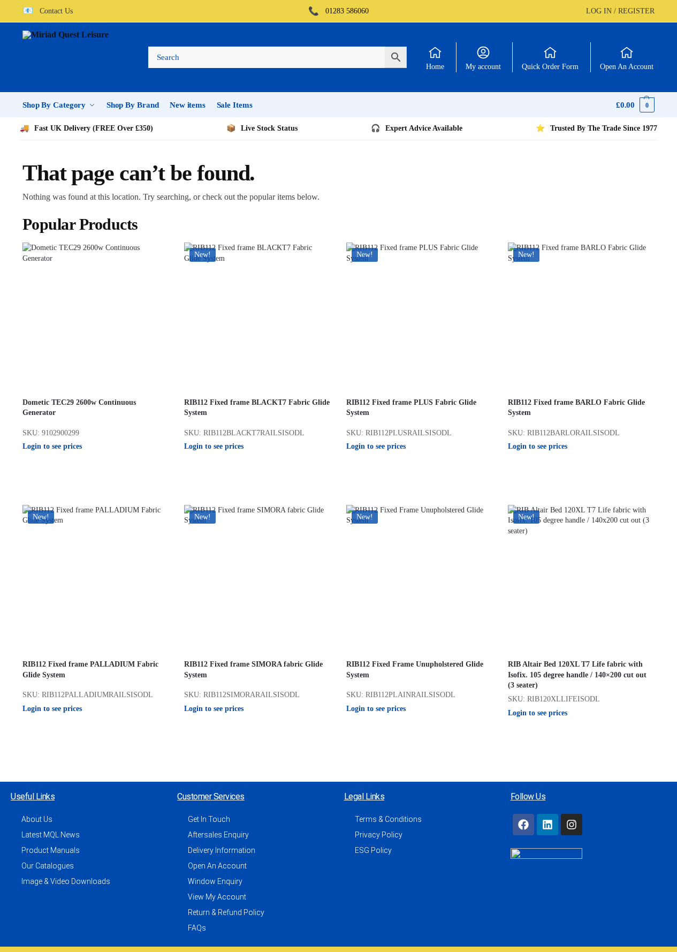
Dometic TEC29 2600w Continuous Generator (79, 407)
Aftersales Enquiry (218, 834)
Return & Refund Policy (226, 912)
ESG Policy (373, 850)
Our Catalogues (47, 866)
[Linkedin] (547, 824)
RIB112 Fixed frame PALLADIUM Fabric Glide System (90, 669)
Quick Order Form (550, 67)
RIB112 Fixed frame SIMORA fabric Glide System (253, 669)
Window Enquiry (215, 881)
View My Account (217, 897)
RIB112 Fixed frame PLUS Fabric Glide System (411, 407)
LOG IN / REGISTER (620, 11)
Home (435, 67)
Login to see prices (52, 446)
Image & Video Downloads (65, 881)
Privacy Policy (378, 834)
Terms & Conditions (388, 819)
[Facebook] (523, 824)
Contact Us (53, 11)
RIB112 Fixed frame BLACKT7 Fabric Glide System (257, 407)
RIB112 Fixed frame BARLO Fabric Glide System (576, 407)
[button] (635, 105)
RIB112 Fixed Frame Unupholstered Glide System (414, 669)
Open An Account (626, 67)
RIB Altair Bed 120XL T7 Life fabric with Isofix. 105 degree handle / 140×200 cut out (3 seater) (577, 674)
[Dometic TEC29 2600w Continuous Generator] (95, 315)
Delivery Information (221, 850)
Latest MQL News (50, 834)
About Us (36, 819)
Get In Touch (209, 819)
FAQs (197, 928)
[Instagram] (571, 824)
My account (483, 67)
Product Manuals (50, 850)
